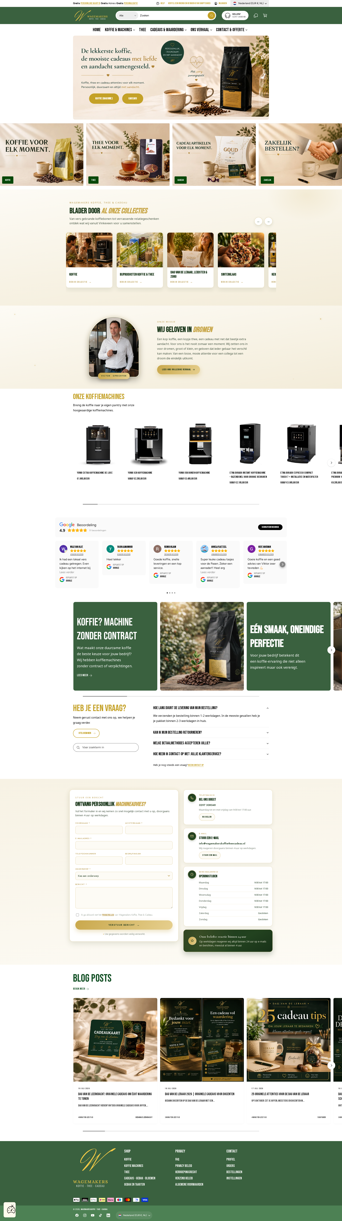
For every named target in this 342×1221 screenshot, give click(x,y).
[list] (171, 647)
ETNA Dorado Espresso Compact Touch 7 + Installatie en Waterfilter (299, 474)
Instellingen (234, 1178)
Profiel (230, 1159)
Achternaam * (134, 823)
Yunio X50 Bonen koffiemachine (194, 473)
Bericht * (81, 884)
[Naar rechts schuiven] (331, 463)
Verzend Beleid (184, 1178)
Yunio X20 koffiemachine (140, 473)
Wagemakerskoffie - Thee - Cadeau (94, 1209)
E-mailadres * (83, 838)
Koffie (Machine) (104, 98)
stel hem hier (85, 733)
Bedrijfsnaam (133, 853)
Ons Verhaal (200, 30)
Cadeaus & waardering (167, 30)
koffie (8, 180)
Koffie (127, 1159)
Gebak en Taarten (134, 1185)
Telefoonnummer (85, 853)
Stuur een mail (209, 855)
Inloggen (223, 3)
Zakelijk (267, 180)
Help (162, 3)
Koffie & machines (118, 30)
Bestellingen (234, 1172)
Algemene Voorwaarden (189, 1185)
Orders (230, 1166)
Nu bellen (207, 817)
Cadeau (180, 180)
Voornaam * (82, 823)
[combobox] (177, 15)
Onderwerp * (83, 869)
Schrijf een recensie (270, 527)
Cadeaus (132, 98)
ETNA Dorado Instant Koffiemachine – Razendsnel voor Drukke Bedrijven (248, 474)
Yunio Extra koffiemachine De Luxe (95, 473)
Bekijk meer (79, 989)
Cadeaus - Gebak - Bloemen (139, 1178)
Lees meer (82, 675)
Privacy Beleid (183, 1166)
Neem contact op (196, 765)
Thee (93, 180)
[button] (265, 15)
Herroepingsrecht (186, 1172)
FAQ (177, 1159)
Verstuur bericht (123, 925)
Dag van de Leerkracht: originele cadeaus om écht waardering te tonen (115, 1096)
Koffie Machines (133, 1166)
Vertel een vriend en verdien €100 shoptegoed (189, 3)
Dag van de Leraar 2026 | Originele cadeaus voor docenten (199, 1094)
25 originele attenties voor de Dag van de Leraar (280, 1094)
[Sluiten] (12, 1205)
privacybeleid (108, 914)
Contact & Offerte (230, 30)
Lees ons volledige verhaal (176, 369)
